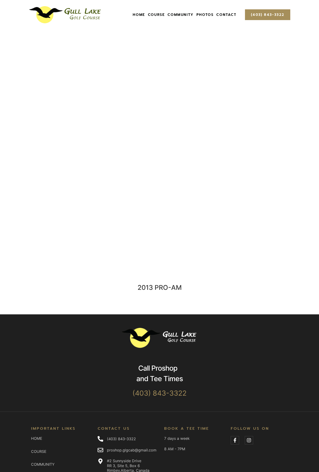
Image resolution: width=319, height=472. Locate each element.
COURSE (156, 14)
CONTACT (226, 14)
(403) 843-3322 (267, 14)
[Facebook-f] (235, 440)
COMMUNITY (180, 14)
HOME (139, 14)
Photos (205, 14)
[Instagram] (249, 440)
